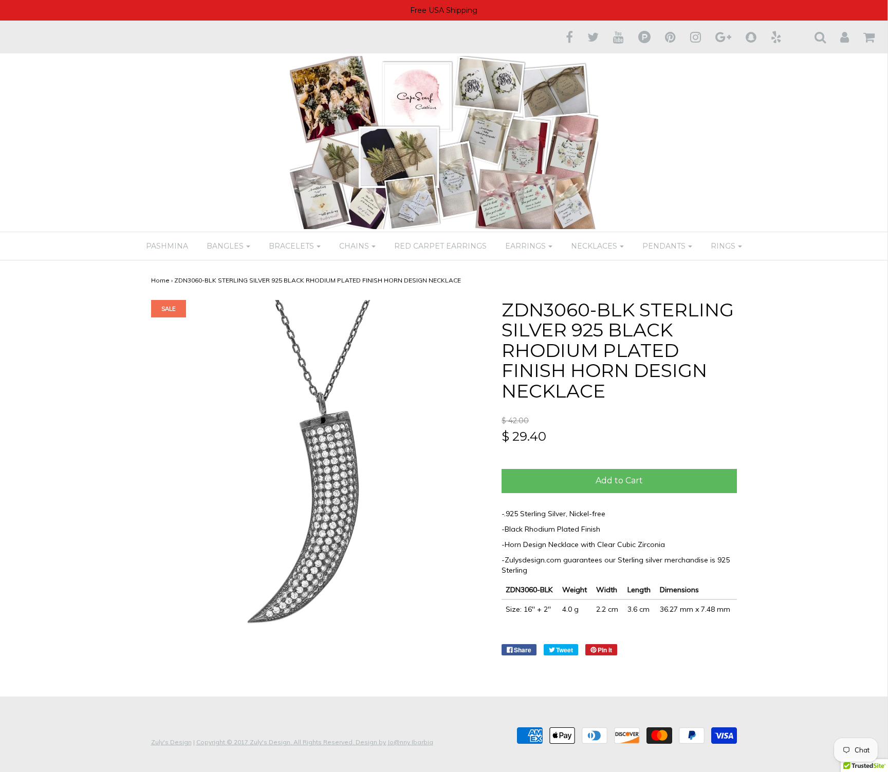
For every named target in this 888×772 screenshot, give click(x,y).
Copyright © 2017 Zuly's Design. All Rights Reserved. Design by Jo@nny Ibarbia (314, 742)
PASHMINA (167, 246)
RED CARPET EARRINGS (440, 246)
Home (160, 280)
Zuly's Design (171, 742)
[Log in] (838, 37)
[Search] (814, 37)
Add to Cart (619, 480)
